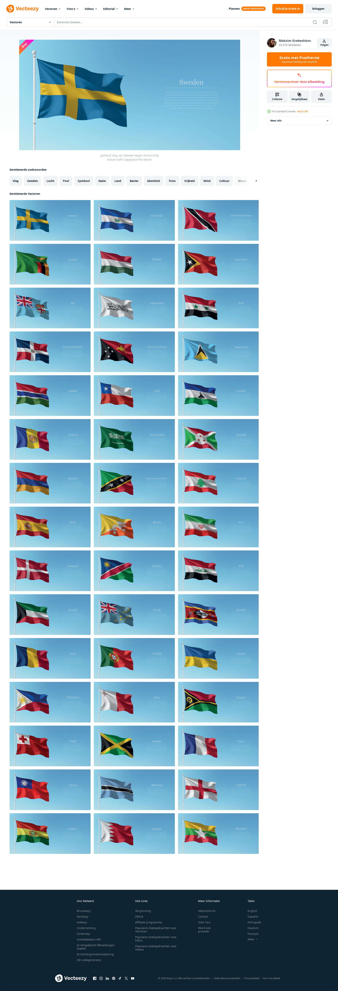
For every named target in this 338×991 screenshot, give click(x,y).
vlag (16, 181)
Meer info (276, 120)
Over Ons (204, 922)
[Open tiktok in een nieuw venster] (120, 978)
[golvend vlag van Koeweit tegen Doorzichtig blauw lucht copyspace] (50, 614)
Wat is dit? (302, 111)
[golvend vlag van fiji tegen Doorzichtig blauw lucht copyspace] (50, 308)
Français (253, 934)
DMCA (139, 916)
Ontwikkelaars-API (89, 939)
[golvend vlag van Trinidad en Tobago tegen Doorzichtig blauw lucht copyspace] (218, 220)
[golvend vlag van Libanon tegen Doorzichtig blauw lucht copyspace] (218, 483)
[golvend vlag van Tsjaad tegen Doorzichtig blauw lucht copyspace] (50, 658)
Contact (203, 916)
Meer (127, 9)
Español (253, 916)
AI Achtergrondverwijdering (95, 954)
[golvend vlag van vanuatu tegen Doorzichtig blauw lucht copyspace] (218, 702)
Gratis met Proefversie (299, 59)
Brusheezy (84, 911)
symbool (84, 181)
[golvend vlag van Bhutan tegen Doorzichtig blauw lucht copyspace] (134, 527)
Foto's (71, 9)
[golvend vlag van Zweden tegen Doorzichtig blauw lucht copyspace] (50, 220)
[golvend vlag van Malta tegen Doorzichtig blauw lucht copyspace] (134, 702)
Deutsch (253, 928)
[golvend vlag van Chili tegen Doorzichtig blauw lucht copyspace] (134, 395)
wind (207, 181)
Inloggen (318, 8)
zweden (32, 181)
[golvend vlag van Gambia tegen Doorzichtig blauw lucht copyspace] (50, 395)
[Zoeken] (315, 22)
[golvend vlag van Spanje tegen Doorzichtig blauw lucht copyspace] (50, 527)
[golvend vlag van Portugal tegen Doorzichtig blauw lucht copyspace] (134, 658)
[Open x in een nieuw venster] (126, 978)
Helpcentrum (206, 911)
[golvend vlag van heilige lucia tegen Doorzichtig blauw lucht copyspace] (218, 351)
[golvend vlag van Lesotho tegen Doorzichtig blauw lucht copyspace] (218, 395)
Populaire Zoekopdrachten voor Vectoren (156, 929)
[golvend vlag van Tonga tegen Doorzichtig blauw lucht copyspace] (50, 746)
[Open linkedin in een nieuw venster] (107, 978)
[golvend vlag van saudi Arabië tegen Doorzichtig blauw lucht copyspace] (134, 439)
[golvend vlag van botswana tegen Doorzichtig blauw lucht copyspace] (134, 789)
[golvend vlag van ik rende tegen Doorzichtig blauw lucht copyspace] (218, 527)
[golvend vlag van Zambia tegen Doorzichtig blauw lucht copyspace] (50, 264)
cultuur (224, 181)
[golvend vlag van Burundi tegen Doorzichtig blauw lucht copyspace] (218, 439)
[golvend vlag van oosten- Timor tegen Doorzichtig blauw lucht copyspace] (218, 264)
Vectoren (51, 9)
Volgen (324, 45)
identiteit (153, 181)
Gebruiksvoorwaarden (227, 978)
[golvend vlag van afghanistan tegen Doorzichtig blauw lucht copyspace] (134, 308)
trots (172, 181)
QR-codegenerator (89, 960)
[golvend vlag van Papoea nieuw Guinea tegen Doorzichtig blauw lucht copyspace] (134, 351)
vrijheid (189, 181)
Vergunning (143, 911)
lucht (50, 181)
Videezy (82, 922)
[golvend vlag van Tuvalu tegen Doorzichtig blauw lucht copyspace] (134, 614)
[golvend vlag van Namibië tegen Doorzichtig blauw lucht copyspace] (134, 570)
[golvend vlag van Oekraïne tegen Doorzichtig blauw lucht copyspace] (218, 658)
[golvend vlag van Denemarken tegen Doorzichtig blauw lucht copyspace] (50, 570)
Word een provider (204, 929)
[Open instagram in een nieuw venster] (101, 978)
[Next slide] (252, 181)
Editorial (109, 9)
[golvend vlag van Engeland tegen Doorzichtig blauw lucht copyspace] (218, 789)
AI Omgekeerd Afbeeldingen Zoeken (96, 946)
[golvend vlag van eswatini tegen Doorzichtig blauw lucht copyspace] (218, 614)
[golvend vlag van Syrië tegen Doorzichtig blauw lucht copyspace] (218, 308)
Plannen (234, 8)
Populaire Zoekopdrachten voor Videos (156, 947)
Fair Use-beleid (271, 978)
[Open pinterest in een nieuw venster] (113, 978)
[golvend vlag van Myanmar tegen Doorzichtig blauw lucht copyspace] (218, 833)
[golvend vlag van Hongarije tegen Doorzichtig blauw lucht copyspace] (134, 264)
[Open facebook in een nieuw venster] (94, 978)
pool (66, 181)
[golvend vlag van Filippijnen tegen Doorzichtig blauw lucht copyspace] (50, 702)
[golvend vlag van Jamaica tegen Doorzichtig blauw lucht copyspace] (134, 746)
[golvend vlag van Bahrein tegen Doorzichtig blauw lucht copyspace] (134, 833)
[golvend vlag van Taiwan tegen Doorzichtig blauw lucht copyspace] (50, 789)
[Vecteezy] (22, 9)
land (117, 181)
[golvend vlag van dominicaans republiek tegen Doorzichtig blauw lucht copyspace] (50, 351)
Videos (89, 9)
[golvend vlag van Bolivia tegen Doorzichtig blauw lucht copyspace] (50, 833)
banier (134, 181)
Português (254, 922)
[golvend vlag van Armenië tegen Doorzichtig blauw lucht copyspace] (50, 483)
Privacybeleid (251, 978)
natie (102, 181)
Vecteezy (82, 916)
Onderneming (86, 928)
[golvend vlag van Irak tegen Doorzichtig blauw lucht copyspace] (218, 570)
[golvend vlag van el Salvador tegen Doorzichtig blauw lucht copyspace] (134, 220)
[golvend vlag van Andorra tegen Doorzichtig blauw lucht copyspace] (50, 439)
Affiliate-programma (148, 922)
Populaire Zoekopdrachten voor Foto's (156, 938)
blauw (242, 181)
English (252, 911)
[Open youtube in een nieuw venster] (132, 978)
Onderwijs (83, 934)
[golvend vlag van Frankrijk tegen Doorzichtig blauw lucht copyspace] (218, 746)
